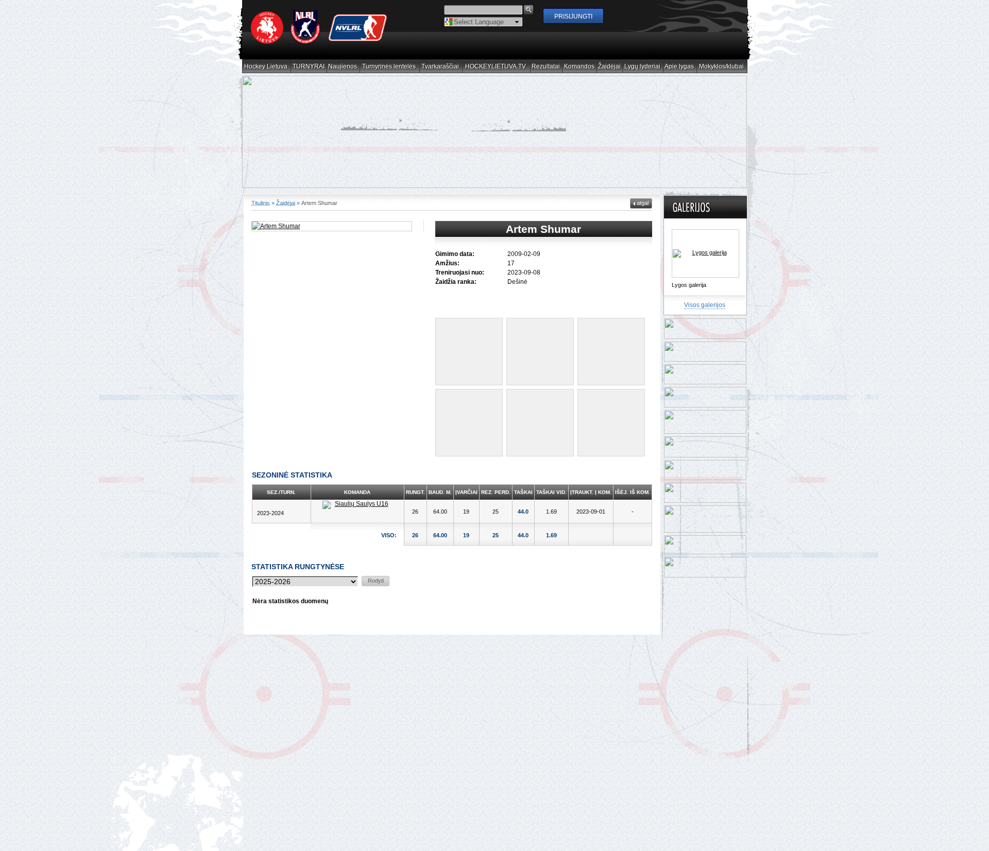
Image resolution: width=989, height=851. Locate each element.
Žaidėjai (609, 67)
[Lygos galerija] (705, 244)
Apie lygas (679, 67)
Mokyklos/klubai (721, 67)
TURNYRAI (309, 67)
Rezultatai (546, 67)
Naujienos (342, 67)
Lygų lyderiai (642, 67)
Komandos (579, 67)
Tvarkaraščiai (440, 67)
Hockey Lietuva (266, 67)
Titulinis (260, 193)
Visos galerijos (704, 295)
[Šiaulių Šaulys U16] (357, 495)
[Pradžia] (319, 41)
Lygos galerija (689, 276)
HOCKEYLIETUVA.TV (495, 67)
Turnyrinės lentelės (389, 67)
